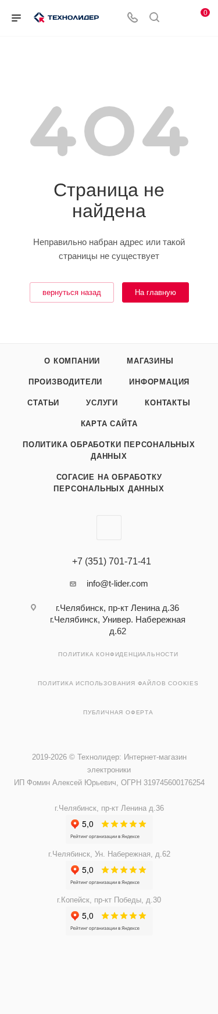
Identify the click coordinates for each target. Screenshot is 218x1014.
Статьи (43, 402)
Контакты (167, 402)
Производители (65, 381)
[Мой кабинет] (176, 18)
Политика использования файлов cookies (118, 683)
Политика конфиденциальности (118, 654)
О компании (72, 361)
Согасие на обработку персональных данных (108, 483)
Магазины (150, 361)
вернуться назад (71, 292)
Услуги (102, 402)
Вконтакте (109, 527)
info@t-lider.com (117, 583)
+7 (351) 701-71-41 (111, 561)
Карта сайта (109, 423)
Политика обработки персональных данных (109, 450)
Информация (159, 381)
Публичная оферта (118, 712)
